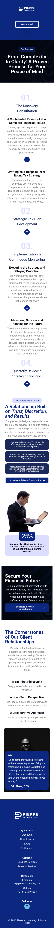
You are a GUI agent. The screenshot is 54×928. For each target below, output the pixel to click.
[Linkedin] (27, 906)
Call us (27, 888)
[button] (27, 33)
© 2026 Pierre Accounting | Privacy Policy (27, 921)
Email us (27, 879)
